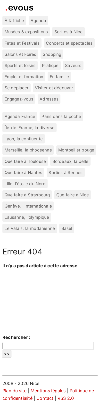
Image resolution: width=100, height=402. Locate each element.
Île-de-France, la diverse (30, 127)
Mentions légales (48, 390)
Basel (66, 228)
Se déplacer (17, 87)
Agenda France (20, 116)
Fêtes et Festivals (22, 43)
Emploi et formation (24, 76)
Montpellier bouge (76, 149)
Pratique (50, 65)
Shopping (52, 54)
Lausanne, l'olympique (27, 217)
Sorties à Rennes (66, 172)
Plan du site (14, 390)
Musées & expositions (26, 31)
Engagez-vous (19, 98)
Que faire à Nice (72, 194)
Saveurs (73, 65)
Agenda (38, 20)
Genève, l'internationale (28, 206)
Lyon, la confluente (24, 138)
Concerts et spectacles (69, 43)
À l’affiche (14, 20)
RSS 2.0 (66, 398)
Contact (44, 398)
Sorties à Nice (68, 31)
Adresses (49, 98)
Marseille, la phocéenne (28, 149)
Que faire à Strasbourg (27, 194)
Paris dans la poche (61, 116)
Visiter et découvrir (54, 87)
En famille (59, 76)
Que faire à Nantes (23, 172)
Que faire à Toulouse (25, 161)
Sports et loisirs (20, 65)
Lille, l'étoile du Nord (25, 183)
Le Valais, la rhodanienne (30, 228)
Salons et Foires (20, 54)
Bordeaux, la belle (70, 161)
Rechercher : (16, 337)
